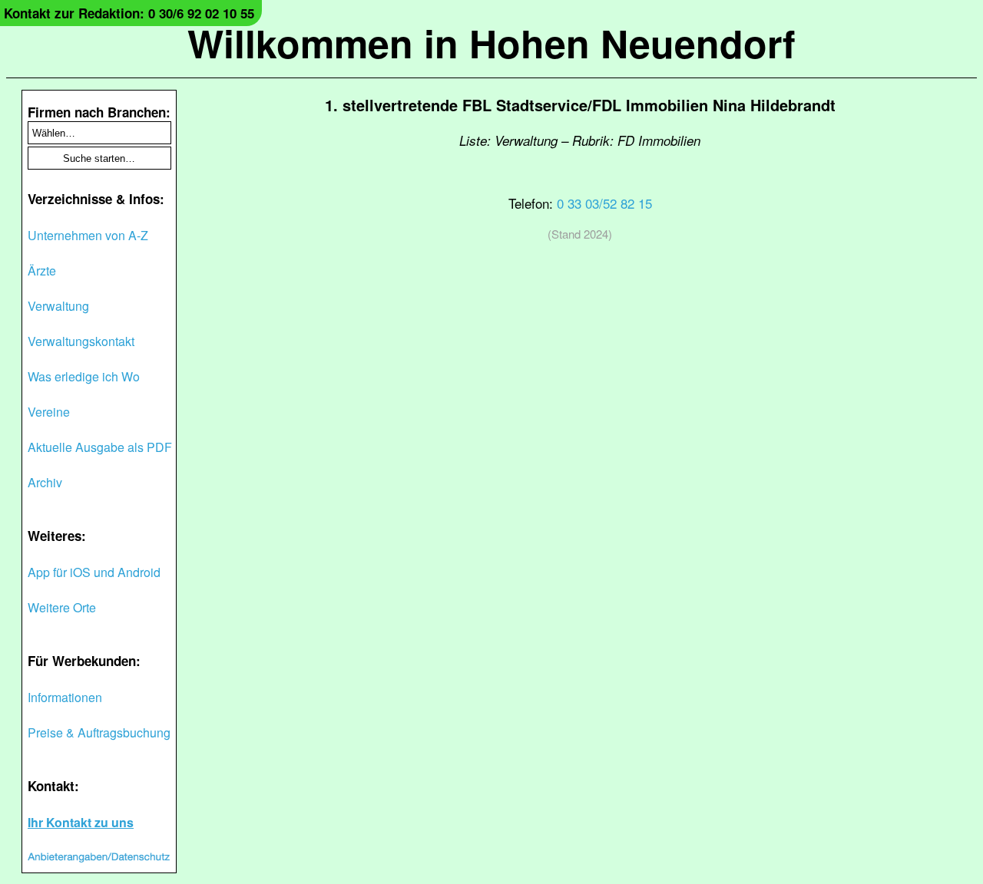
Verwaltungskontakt (81, 341)
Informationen (65, 697)
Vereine (49, 412)
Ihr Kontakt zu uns (81, 822)
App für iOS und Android (94, 572)
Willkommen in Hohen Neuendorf (491, 42)
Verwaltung (58, 306)
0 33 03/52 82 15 (604, 203)
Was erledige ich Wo (84, 376)
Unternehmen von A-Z (88, 235)
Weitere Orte (62, 607)
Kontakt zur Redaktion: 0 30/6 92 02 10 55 (129, 13)
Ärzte (42, 270)
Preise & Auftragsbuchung (99, 732)
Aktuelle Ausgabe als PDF (100, 447)
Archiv (45, 482)
